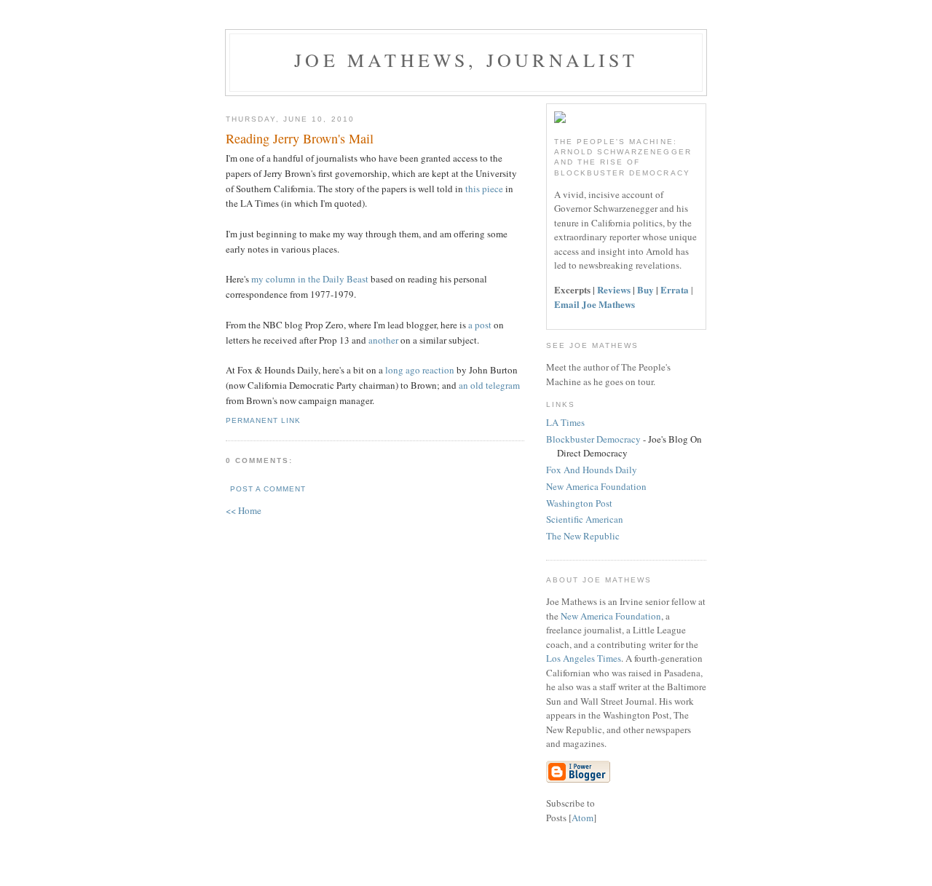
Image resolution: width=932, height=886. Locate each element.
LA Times (565, 422)
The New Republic (583, 535)
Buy (645, 289)
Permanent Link (263, 420)
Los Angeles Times (583, 658)
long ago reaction (418, 369)
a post (481, 324)
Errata (674, 289)
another (384, 340)
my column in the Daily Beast (309, 278)
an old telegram (489, 385)
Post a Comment (268, 489)
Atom (582, 817)
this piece (484, 188)
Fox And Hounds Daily (591, 469)
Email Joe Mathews (594, 304)
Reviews (614, 289)
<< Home (243, 510)
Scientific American (584, 519)
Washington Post (579, 503)
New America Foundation (596, 486)
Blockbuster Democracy (593, 439)
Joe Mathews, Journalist (466, 59)
